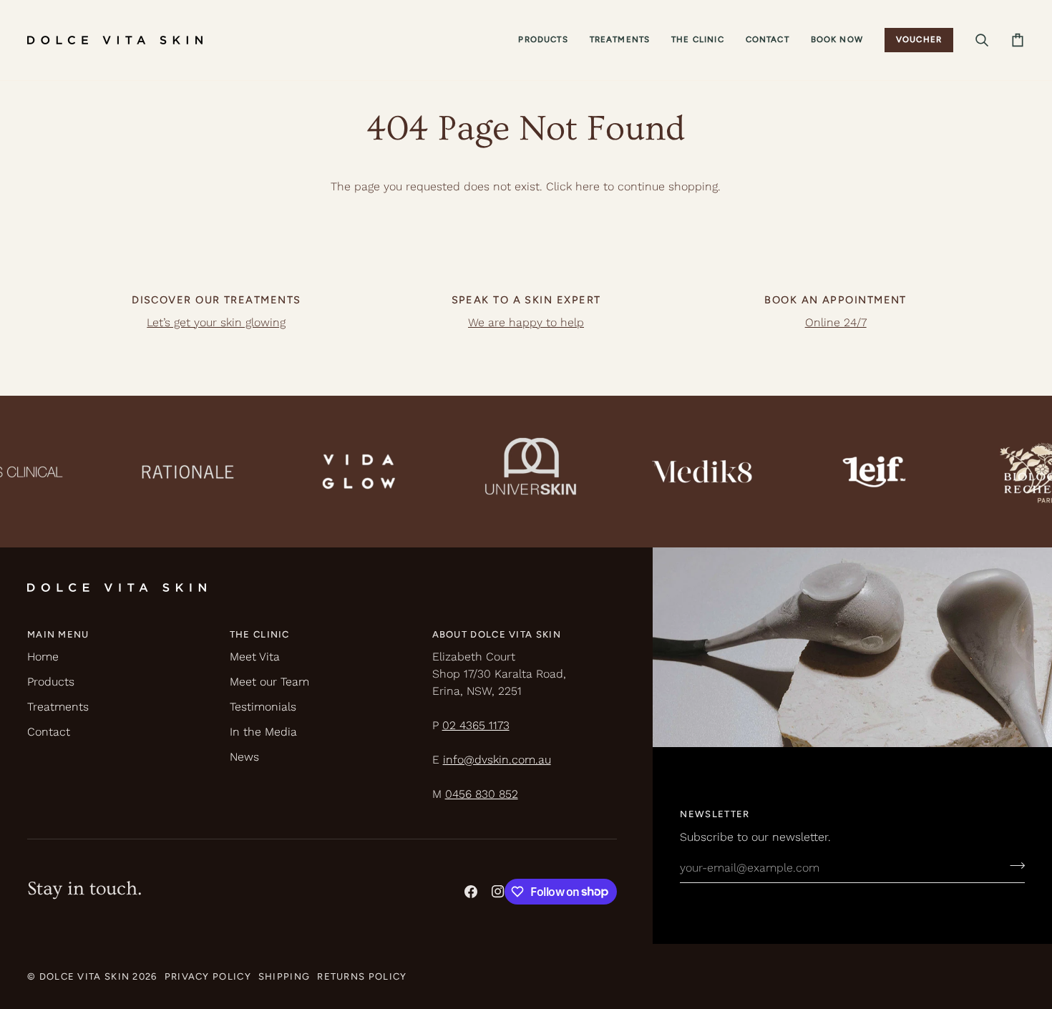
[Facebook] (470, 891)
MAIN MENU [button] (58, 634)
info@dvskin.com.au (497, 759)
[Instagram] (498, 891)
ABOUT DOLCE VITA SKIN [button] (496, 634)
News (244, 757)
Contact (48, 732)
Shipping (284, 976)
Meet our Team (269, 681)
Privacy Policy (208, 976)
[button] (542, 40)
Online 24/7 (836, 322)
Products (50, 681)
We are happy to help (526, 322)
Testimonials (263, 706)
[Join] (1013, 865)
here (587, 186)
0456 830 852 (481, 794)
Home (43, 656)
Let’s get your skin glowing (216, 322)
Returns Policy (361, 976)
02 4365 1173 (476, 725)
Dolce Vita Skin (84, 976)
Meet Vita (255, 656)
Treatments (58, 706)
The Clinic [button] (260, 634)
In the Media (263, 732)
